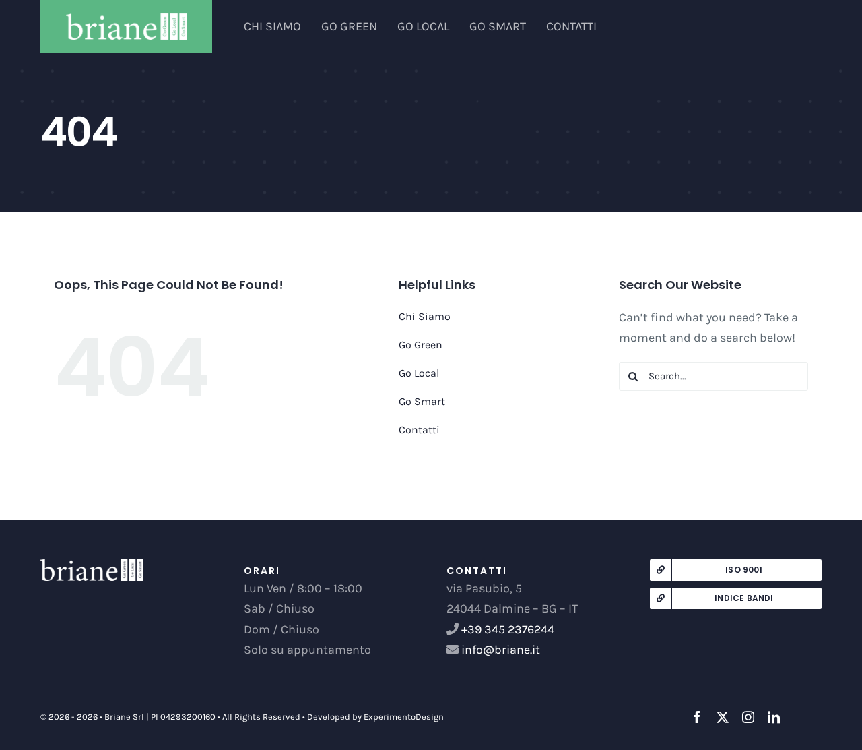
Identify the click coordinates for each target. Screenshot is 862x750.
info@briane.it (499, 649)
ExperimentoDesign (404, 717)
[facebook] (697, 717)
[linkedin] (774, 717)
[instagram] (748, 717)
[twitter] (723, 717)
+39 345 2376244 (507, 629)
